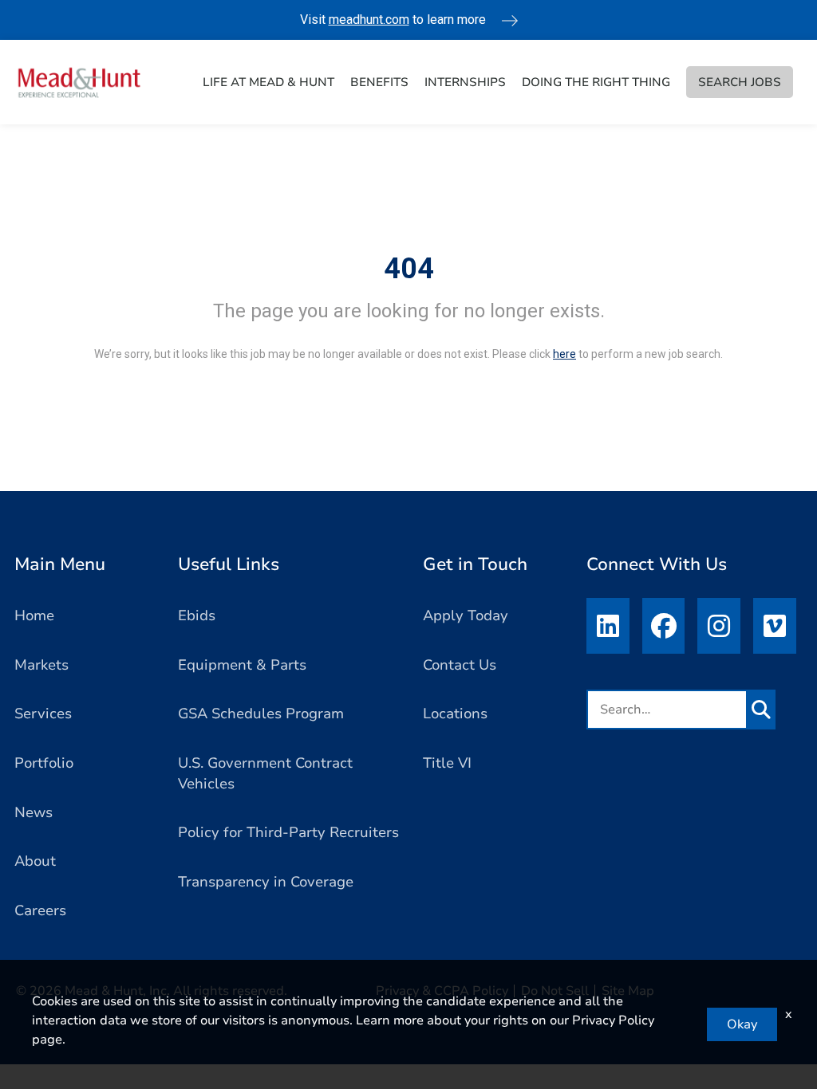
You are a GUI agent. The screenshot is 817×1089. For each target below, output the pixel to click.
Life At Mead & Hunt (268, 82)
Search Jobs (739, 82)
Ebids (196, 615)
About (35, 861)
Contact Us (459, 664)
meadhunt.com (369, 19)
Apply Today (465, 615)
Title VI (447, 763)
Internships (465, 82)
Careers (40, 910)
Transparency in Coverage (265, 881)
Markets (41, 664)
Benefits (379, 82)
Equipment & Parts (242, 664)
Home (34, 615)
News (33, 812)
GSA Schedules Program (261, 713)
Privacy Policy (613, 1020)
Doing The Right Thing (596, 82)
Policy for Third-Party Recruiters (288, 832)
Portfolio (43, 763)
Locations (455, 713)
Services (43, 713)
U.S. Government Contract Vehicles (265, 773)
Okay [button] (742, 1024)
